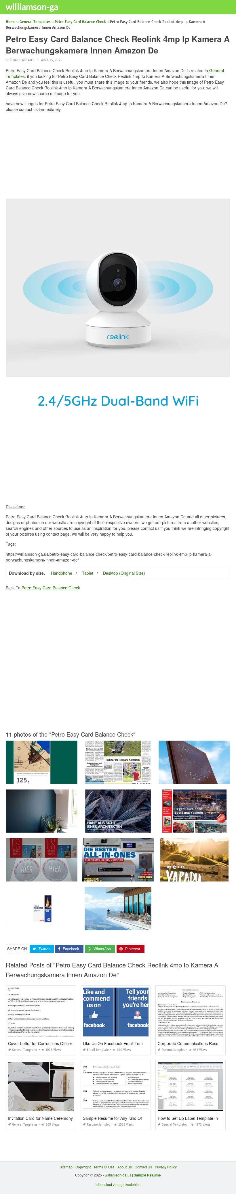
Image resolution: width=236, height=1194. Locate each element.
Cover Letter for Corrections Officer (40, 1043)
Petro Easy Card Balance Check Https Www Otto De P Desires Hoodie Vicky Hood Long (75, 925)
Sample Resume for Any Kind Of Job (116, 1118)
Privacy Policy (166, 1166)
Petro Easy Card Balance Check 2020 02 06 (118, 876)
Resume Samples (173, 1050)
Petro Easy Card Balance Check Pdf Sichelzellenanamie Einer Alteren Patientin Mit (72, 778)
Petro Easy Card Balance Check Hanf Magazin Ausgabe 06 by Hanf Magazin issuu (148, 827)
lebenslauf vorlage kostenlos (118, 1184)
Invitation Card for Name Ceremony (40, 1118)
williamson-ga (32, 6)
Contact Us (143, 1166)
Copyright (83, 1166)
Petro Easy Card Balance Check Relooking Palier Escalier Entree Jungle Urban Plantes (75, 827)
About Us (124, 1166)
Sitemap (66, 1166)
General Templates (20, 60)
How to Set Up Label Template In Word (193, 1118)
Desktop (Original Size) (124, 573)
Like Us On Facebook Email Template (117, 1043)
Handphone (61, 573)
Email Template (98, 1050)
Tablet (87, 573)
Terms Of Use (104, 1166)
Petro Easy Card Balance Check (51, 588)
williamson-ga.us (118, 1174)
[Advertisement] (118, 156)
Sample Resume (147, 1175)
